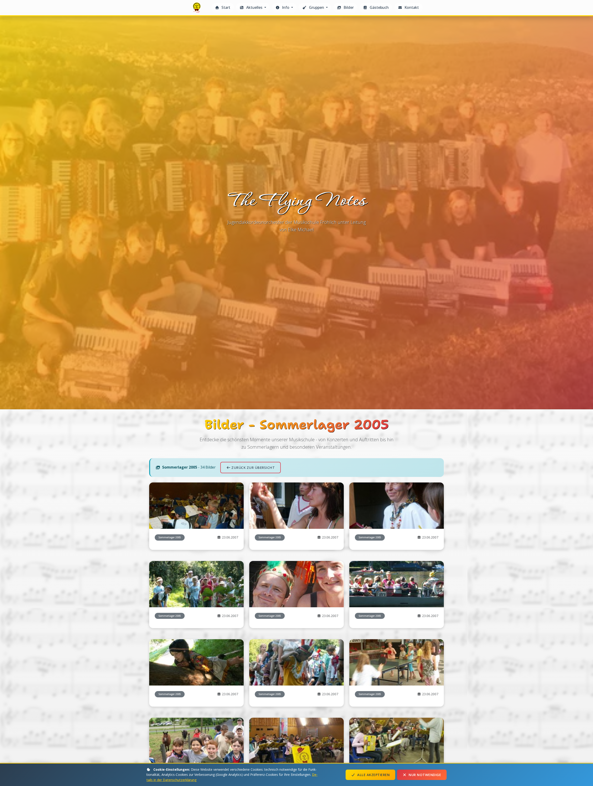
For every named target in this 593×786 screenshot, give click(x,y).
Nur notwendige (425, 775)
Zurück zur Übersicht (253, 467)
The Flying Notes (197, 9)
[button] (253, 8)
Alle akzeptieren (373, 775)
